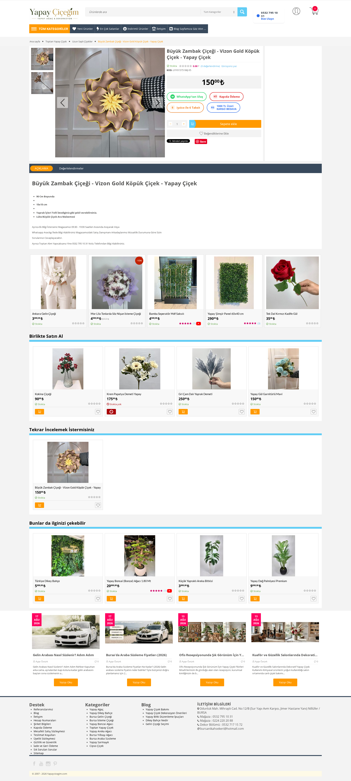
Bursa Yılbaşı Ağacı (101, 735)
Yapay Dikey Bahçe (101, 713)
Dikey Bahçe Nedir (157, 720)
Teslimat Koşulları (45, 735)
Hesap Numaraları (45, 720)
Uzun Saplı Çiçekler (82, 41)
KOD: (169, 70)
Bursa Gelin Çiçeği (101, 716)
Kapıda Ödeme (43, 727)
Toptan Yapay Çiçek (56, 41)
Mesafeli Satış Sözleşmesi (49, 731)
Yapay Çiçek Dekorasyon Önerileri (166, 713)
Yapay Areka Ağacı (101, 731)
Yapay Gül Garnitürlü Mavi (266, 394)
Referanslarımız (43, 709)
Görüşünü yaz (229, 66)
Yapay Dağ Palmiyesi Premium (268, 581)
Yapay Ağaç (96, 709)
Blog (36, 713)
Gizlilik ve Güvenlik (45, 742)
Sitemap (39, 753)
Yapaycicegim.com (57, 773)
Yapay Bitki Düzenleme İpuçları (165, 716)
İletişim (38, 716)
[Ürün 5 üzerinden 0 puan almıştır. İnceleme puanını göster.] (78, 323)
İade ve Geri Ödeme (46, 746)
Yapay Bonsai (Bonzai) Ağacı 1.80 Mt (129, 581)
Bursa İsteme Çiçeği (102, 720)
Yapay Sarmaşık (99, 742)
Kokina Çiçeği (43, 394)
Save (203, 141)
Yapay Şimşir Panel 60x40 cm (226, 313)
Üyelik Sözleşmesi (44, 738)
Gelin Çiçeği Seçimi (157, 724)
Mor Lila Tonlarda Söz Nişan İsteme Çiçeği (116, 313)
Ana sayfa (35, 41)
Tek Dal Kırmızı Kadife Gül (281, 313)
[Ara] (242, 11)
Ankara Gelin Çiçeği (44, 313)
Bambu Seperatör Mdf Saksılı (166, 313)
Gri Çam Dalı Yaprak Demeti (195, 394)
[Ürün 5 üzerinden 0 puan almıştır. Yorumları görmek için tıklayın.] (185, 66)
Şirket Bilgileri (42, 724)
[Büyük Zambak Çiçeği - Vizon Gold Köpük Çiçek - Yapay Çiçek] (110, 102)
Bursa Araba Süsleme (103, 738)
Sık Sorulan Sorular (45, 749)
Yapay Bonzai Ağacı (101, 724)
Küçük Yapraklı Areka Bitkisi (196, 581)
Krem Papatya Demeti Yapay (124, 394)
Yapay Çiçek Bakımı (157, 709)
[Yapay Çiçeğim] (54, 14)
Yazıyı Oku (66, 682)
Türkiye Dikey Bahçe (47, 581)
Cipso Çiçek (96, 746)
